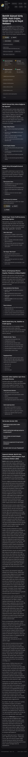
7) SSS (4, 97)
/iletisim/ (21, 710)
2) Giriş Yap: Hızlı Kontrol (8, 79)
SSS (25, 6)
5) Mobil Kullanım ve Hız (8, 90)
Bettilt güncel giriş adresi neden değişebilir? (11, 425)
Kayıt (25, 3)
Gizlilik (19, 751)
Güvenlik (20, 6)
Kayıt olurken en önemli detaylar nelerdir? (12, 437)
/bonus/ (16, 710)
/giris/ (17, 705)
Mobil (16, 6)
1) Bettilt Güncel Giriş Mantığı (8, 76)
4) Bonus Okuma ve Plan (8, 86)
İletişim (25, 751)
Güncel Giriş (14, 3)
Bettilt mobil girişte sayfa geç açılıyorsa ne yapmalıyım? (13, 431)
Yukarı (11, 751)
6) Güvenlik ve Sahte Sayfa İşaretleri (10, 93)
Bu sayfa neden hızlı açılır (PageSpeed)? (13, 448)
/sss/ (3, 712)
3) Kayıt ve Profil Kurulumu (8, 83)
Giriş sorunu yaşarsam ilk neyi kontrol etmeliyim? (13, 443)
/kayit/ (22, 705)
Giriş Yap (20, 3)
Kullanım (22, 751)
